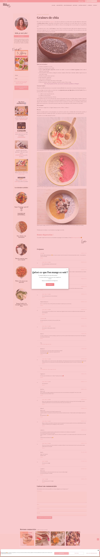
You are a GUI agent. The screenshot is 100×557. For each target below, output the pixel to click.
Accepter (61, 553)
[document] (50, 278)
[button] (98, 550)
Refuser (77, 553)
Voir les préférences (91, 553)
